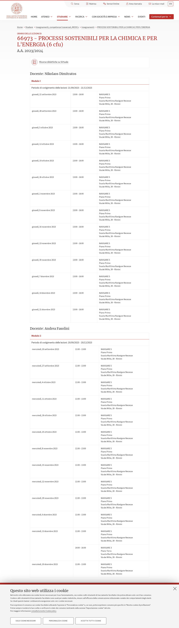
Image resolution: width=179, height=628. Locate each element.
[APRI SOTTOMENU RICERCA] (86, 16)
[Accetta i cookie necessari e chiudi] (175, 588)
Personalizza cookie (58, 621)
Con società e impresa (104, 16)
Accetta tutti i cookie (91, 621)
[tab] (170, 4)
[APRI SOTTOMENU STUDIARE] (69, 16)
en (170, 3)
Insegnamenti (87, 27)
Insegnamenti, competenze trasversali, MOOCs (57, 27)
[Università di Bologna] (16, 10)
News (127, 16)
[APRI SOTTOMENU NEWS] (132, 16)
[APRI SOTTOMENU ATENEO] (51, 16)
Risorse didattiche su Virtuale (53, 62)
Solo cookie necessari (26, 621)
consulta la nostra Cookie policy (43, 611)
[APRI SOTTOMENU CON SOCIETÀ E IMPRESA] (118, 16)
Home (34, 16)
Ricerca (79, 16)
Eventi (141, 16)
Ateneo (45, 16)
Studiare (62, 16)
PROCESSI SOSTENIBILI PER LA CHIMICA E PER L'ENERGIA (123, 27)
